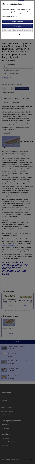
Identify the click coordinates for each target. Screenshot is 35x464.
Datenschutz (22, 35)
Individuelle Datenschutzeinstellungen (17, 30)
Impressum (12, 35)
